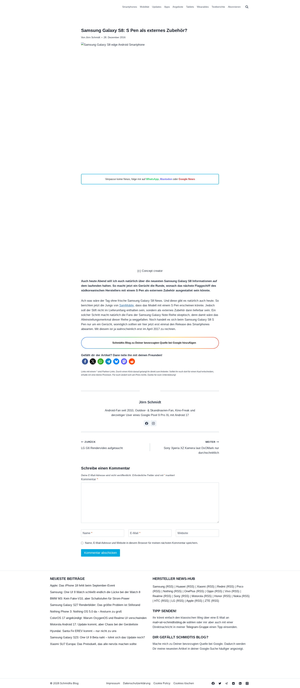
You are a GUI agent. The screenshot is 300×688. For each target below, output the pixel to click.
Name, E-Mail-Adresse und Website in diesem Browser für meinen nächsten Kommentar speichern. (141, 542)
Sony (177, 596)
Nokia (237, 596)
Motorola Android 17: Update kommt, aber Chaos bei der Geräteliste (94, 624)
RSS (170, 586)
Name (87, 533)
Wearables (203, 6)
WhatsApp (152, 179)
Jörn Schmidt (93, 37)
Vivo (228, 591)
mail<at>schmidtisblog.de (169, 622)
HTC (157, 600)
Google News (187, 179)
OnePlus (189, 591)
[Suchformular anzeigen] (247, 7)
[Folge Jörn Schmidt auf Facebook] (147, 423)
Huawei (181, 586)
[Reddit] (233, 683)
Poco (240, 586)
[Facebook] (213, 683)
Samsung (159, 586)
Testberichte (218, 6)
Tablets (190, 6)
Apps (167, 6)
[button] (85, 361)
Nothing (168, 591)
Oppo (210, 591)
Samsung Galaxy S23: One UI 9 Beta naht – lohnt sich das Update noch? (97, 637)
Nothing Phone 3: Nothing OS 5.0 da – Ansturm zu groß (86, 611)
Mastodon (166, 179)
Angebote (178, 6)
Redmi (221, 586)
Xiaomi (201, 586)
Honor (218, 596)
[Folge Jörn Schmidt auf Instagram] (153, 423)
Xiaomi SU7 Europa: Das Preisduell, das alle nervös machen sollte (93, 644)
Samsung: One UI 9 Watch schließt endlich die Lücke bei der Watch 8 (95, 592)
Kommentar (89, 479)
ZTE (207, 600)
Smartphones (129, 6)
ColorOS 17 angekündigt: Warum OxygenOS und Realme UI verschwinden (98, 618)
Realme (157, 596)
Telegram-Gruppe (197, 627)
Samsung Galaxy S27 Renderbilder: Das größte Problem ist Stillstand (95, 605)
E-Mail (135, 533)
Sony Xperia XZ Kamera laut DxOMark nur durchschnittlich (191, 447)
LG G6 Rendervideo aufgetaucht (102, 445)
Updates (156, 6)
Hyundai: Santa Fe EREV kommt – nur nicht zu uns (83, 631)
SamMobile (126, 305)
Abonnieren (234, 6)
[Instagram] (247, 683)
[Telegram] (227, 683)
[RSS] (240, 683)
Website (182, 533)
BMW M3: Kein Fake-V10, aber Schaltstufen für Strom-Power (90, 598)
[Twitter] (220, 683)
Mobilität (144, 6)
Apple (190, 600)
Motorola (197, 596)
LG (173, 600)
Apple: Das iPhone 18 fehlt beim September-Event (82, 585)
